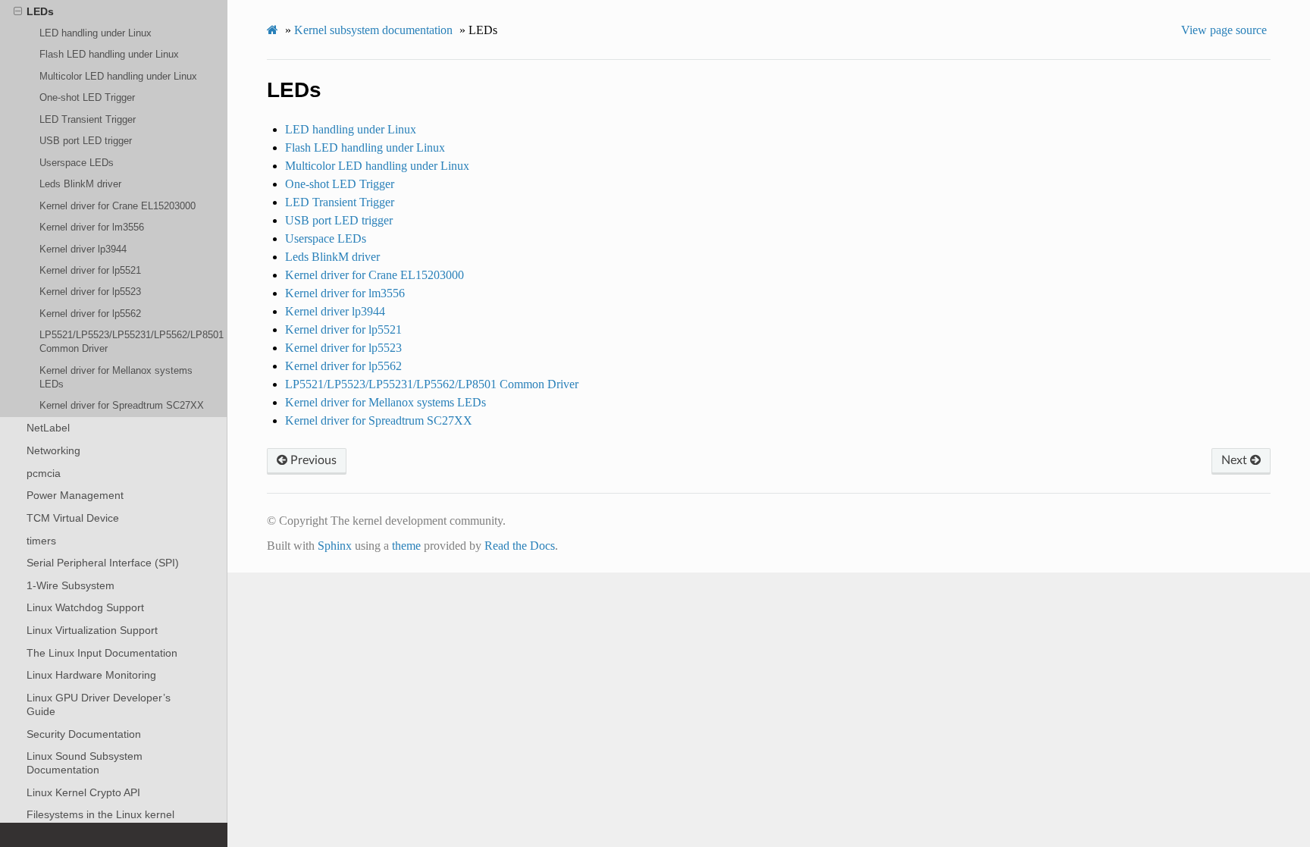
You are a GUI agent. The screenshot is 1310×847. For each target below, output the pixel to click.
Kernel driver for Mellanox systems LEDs (116, 377)
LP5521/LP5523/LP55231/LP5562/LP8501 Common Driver (131, 341)
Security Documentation (84, 734)
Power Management (75, 495)
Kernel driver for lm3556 (91, 227)
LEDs (40, 11)
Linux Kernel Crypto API (83, 792)
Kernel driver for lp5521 (90, 270)
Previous (312, 460)
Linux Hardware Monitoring (91, 675)
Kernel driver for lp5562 (90, 313)
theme (406, 545)
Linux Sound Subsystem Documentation (85, 763)
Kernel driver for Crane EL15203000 (117, 206)
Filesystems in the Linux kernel (100, 814)
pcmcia (44, 473)
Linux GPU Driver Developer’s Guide (99, 704)
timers (41, 541)
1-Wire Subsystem (70, 585)
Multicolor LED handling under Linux (118, 76)
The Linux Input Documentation (102, 653)
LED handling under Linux (95, 33)
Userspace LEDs (76, 162)
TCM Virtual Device (73, 518)
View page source (1224, 30)
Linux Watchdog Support (85, 607)
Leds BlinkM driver (80, 184)
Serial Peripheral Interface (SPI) (103, 563)
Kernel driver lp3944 (83, 249)
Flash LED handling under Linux (109, 54)
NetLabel (48, 428)
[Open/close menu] (18, 11)
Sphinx (335, 545)
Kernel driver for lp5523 (90, 291)
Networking (53, 450)
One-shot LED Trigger (87, 97)
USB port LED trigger (85, 140)
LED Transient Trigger (87, 119)
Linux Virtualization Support (92, 630)
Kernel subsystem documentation (373, 30)
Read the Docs (519, 545)
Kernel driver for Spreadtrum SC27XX (121, 405)
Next (1235, 460)
